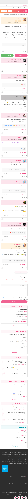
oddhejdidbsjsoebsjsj (22, 321)
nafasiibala (22, 422)
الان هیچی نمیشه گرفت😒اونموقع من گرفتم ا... (17, 341)
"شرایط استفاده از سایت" (16, 458)
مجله (25, 8)
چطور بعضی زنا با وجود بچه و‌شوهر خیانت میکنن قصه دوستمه (17, 419)
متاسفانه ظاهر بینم (22, 336)
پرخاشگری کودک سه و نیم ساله (21, 432)
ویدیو (3, 8)
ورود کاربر (8, 5)
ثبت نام (2, 5)
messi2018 (25, 391)
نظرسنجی (4, 11)
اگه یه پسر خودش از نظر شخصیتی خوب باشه (18, 334)
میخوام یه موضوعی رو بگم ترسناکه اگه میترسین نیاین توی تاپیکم (17, 361)
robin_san (22, 415)
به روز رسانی (21, 272)
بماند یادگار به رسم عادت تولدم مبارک (20, 384)
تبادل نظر (19, 8)
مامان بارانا (18, 96)
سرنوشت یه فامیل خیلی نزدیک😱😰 (20, 394)
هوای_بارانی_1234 (21, 364)
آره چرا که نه (23, 347)
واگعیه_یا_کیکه (24, 396)
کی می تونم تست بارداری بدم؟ (21, 437)
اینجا (22, 110)
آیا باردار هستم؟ (24, 442)
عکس (9, 8)
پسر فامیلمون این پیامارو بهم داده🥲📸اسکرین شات (16, 368)
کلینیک (14, 8)
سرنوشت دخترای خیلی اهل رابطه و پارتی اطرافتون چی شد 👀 (16, 413)
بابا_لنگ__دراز (22, 369)
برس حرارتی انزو (23, 340)
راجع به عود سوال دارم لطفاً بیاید (13, 27)
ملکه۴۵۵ (25, 386)
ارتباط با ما (11, 484)
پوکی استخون (24, 319)
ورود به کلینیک (14, 446)
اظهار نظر (20, 55)
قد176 (25, 389)
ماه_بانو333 (22, 375)
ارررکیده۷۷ (25, 311)
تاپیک (10, 11)
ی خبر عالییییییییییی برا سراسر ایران (20, 346)
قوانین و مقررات (23, 484)
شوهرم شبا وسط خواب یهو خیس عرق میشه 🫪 (17, 373)
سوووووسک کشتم (23, 309)
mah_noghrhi (24, 316)
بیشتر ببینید (14, 325)
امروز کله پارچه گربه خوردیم (21, 314)
